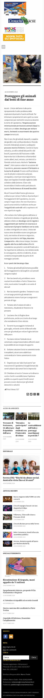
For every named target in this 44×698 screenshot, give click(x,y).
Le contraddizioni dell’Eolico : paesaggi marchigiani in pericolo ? (33, 429)
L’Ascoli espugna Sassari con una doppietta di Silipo (25, 507)
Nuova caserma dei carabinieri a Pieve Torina (19, 609)
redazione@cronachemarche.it (22, 682)
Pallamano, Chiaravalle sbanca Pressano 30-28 (24, 516)
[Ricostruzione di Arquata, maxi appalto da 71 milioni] (22, 567)
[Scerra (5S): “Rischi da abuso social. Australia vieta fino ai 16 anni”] (22, 465)
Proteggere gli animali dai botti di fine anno (20, 97)
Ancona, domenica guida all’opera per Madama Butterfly (26, 542)
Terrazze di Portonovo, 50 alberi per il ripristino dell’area (8, 428)
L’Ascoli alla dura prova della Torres (26, 524)
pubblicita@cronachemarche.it (22, 684)
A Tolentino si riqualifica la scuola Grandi (20, 600)
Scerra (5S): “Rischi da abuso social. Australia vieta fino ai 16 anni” (21, 479)
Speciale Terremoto (12, 553)
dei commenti (9, 650)
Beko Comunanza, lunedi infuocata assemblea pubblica (26, 533)
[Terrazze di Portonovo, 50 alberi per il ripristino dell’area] (8, 416)
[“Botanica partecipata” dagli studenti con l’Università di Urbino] (21, 416)
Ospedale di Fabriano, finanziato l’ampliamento (16, 619)
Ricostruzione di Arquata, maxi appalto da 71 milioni (19, 581)
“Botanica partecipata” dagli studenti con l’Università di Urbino (21, 429)
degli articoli (9, 647)
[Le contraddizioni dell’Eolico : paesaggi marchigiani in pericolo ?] (33, 416)
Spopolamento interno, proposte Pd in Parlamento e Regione (19, 591)
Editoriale (8, 451)
